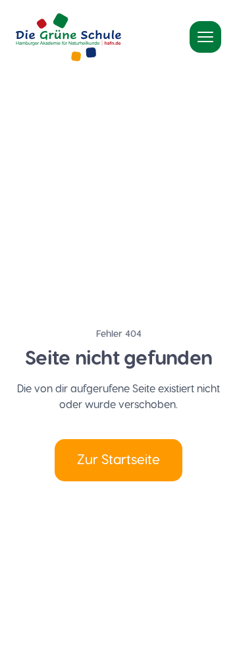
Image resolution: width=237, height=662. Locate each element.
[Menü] (205, 37)
